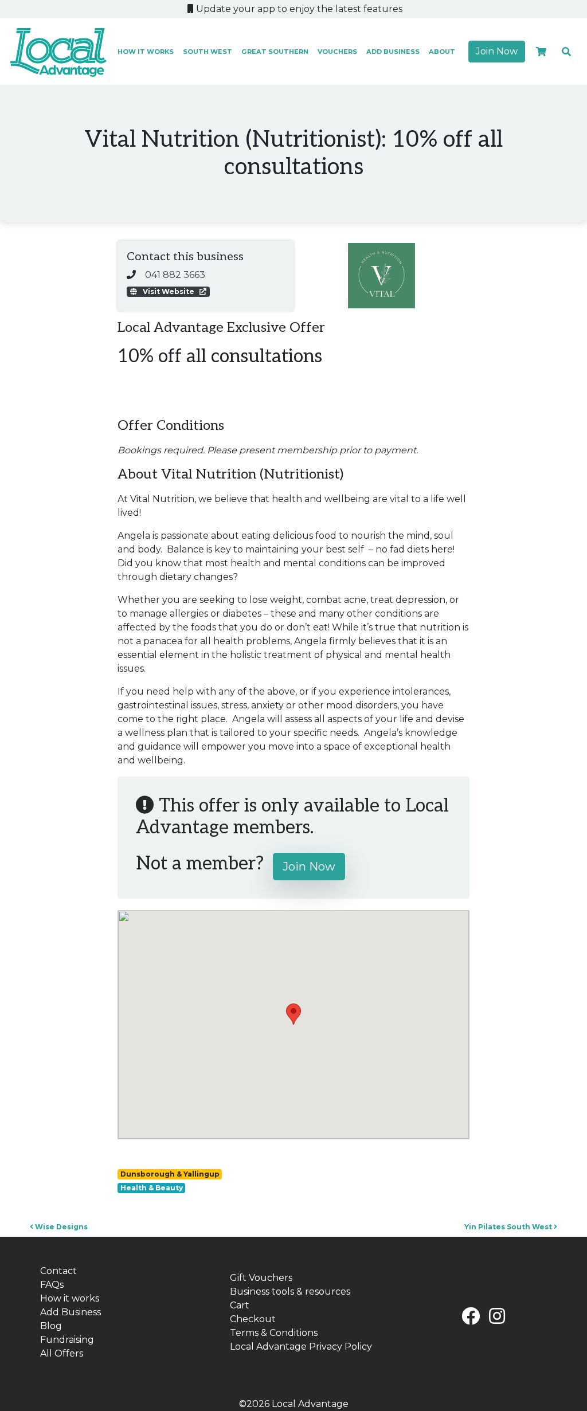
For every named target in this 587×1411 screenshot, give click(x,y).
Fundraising (67, 1339)
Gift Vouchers (261, 1277)
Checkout (253, 1319)
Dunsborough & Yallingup (170, 1174)
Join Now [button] (497, 51)
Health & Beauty (151, 1187)
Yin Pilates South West (509, 1226)
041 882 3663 (175, 274)
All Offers (61, 1353)
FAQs (52, 1284)
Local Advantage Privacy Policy (301, 1346)
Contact (58, 1270)
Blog (51, 1325)
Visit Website (168, 291)
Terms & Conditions (274, 1332)
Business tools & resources (290, 1291)
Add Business (393, 52)
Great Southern (274, 52)
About (442, 52)
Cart (239, 1305)
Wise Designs (60, 1226)
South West (207, 52)
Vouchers (337, 52)
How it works (146, 52)
